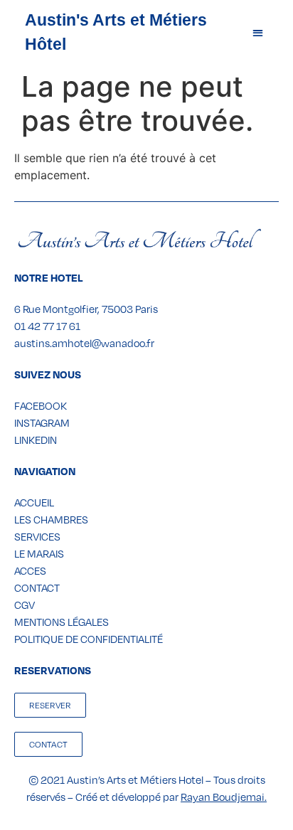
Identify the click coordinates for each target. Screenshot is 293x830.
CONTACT (37, 587)
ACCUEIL (34, 502)
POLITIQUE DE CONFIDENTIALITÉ (88, 639)
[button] (258, 32)
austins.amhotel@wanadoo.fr (84, 343)
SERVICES (37, 536)
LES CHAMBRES (51, 519)
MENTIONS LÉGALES (61, 621)
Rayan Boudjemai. (224, 796)
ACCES (30, 570)
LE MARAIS (39, 553)
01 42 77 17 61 (47, 326)
